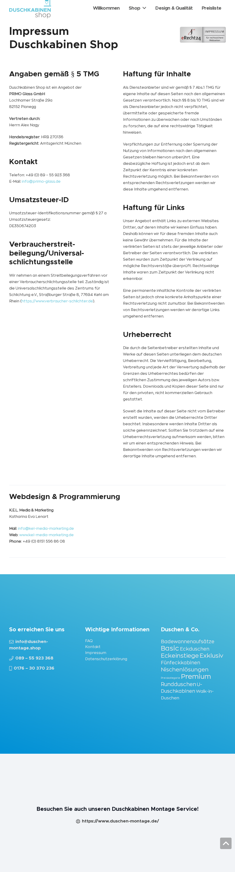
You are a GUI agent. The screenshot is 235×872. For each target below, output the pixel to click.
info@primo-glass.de (41, 181)
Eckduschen (194, 649)
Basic (170, 648)
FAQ (89, 641)
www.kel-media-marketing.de (46, 535)
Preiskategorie (170, 678)
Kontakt (93, 647)
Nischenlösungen (185, 669)
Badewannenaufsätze (187, 641)
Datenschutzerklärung (106, 659)
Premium (196, 676)
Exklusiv (211, 656)
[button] (226, 843)
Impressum (95, 653)
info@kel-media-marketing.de (46, 528)
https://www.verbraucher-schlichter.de (57, 301)
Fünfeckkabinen (180, 662)
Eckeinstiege (180, 656)
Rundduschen (178, 684)
